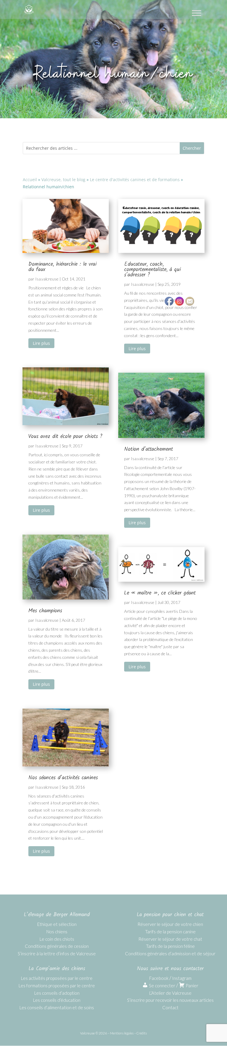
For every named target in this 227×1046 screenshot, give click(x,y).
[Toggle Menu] (196, 13)
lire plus (41, 343)
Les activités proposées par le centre (57, 978)
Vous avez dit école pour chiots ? (65, 436)
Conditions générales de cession (57, 946)
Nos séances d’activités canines (63, 778)
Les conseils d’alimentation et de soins (57, 1007)
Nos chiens (56, 931)
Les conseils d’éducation (56, 1000)
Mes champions (45, 611)
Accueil (30, 179)
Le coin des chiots (57, 939)
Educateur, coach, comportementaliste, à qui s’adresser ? (152, 269)
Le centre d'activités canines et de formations (135, 179)
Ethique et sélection (57, 924)
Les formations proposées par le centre (57, 985)
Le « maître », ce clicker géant (160, 593)
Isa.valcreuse (47, 278)
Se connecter (161, 985)
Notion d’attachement (148, 449)
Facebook (158, 978)
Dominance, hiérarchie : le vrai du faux (62, 267)
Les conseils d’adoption (57, 993)
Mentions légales (122, 1033)
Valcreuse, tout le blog (63, 179)
